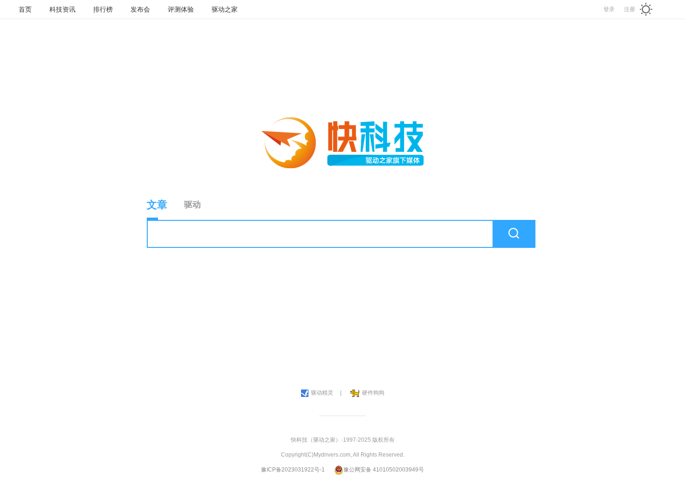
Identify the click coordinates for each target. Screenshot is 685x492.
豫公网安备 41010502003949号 (383, 469)
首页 (25, 9)
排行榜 (103, 9)
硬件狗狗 (373, 393)
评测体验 (181, 9)
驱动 (192, 204)
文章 (157, 205)
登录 (609, 9)
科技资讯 (62, 9)
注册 (629, 9)
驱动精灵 (322, 393)
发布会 (140, 9)
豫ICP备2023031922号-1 (293, 469)
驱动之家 (225, 9)
